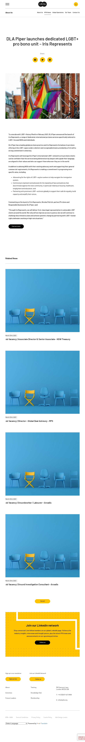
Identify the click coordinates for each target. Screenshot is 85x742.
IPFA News (47, 12)
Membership (35, 698)
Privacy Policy (35, 717)
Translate (44, 723)
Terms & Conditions (22, 717)
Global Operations (58, 12)
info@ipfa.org (62, 700)
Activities (8, 693)
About (7, 687)
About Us (40, 12)
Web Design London (61, 717)
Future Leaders (10, 698)
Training (33, 687)
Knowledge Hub (36, 693)
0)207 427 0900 (66, 695)
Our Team (68, 12)
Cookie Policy (47, 717)
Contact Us (76, 12)
